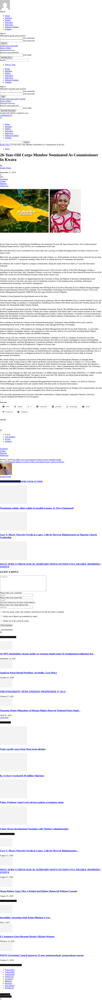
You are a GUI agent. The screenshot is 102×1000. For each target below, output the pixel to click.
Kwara (7, 439)
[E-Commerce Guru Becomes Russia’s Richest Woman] (6, 932)
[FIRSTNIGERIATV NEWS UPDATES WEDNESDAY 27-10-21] (6, 687)
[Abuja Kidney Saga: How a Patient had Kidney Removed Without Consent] (6, 886)
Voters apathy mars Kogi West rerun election (23, 749)
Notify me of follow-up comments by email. (20, 616)
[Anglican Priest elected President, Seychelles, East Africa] (6, 668)
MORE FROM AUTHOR (32, 481)
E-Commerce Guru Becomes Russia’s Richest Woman (27, 936)
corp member (10, 437)
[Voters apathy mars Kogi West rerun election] (13, 744)
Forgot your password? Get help (12, 99)
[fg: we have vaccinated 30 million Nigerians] (13, 771)
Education (9, 22)
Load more (4, 718)
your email (27, 55)
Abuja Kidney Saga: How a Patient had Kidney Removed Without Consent (38, 891)
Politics (8, 20)
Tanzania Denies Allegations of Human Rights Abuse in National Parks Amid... (40, 710)
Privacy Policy (5, 48)
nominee (8, 441)
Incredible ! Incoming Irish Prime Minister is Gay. (25, 917)
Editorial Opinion (12, 27)
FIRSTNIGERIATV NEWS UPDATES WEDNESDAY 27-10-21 (33, 691)
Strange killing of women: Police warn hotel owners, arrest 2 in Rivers (36, 462)
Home (7, 16)
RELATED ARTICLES (10, 481)
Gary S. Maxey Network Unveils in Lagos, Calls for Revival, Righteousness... (39, 850)
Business (8, 18)
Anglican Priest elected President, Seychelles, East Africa (28, 672)
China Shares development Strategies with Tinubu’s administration (34, 829)
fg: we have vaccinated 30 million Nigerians (22, 775)
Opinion (8, 29)
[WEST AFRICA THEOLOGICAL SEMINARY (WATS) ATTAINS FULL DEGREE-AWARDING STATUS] (13, 559)
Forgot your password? (9, 46)
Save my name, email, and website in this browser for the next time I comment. (33, 612)
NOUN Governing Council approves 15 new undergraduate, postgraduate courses (42, 955)
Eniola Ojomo (5, 168)
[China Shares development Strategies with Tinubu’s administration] (13, 824)
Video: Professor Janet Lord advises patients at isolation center (32, 802)
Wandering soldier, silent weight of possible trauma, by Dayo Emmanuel (37, 508)
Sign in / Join (10, 65)
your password (29, 41)
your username (29, 38)
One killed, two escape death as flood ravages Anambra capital (36, 460)
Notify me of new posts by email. (16, 621)
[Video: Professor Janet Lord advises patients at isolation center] (13, 797)
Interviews (9, 25)
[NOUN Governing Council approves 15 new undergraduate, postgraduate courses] (6, 950)
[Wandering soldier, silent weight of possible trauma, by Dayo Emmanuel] (13, 503)
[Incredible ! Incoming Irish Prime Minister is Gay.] (6, 913)
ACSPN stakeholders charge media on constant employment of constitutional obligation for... (47, 653)
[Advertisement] (29, 237)
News (7, 145)
